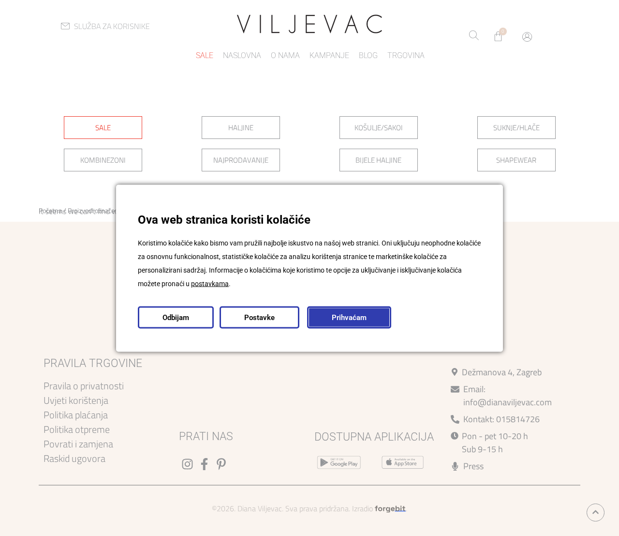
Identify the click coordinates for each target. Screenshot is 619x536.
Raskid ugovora (74, 458)
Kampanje (329, 55)
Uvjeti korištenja (76, 400)
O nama (285, 55)
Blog (368, 55)
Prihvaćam (349, 317)
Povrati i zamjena (78, 443)
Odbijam (175, 317)
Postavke (259, 317)
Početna (50, 210)
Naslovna (242, 55)
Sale (204, 55)
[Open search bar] (474, 36)
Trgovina (406, 55)
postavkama (210, 283)
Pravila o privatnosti (84, 385)
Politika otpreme (77, 429)
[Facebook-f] (204, 464)
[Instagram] (187, 464)
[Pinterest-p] (221, 464)
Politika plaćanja (76, 414)
